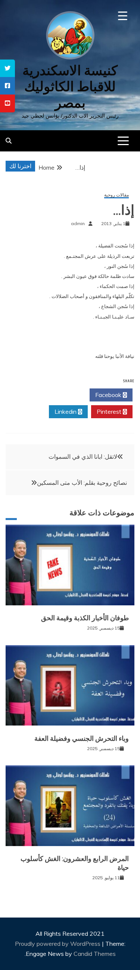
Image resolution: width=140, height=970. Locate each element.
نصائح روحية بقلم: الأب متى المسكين (82, 482)
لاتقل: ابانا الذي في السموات (83, 456)
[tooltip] (7, 68)
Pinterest (110, 411)
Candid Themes (95, 953)
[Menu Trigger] (122, 16)
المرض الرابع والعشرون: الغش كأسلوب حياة (75, 863)
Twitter (66, 394)
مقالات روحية (116, 195)
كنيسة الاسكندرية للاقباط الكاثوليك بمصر (70, 86)
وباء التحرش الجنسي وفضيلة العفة (81, 738)
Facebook (109, 394)
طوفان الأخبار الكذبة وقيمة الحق (85, 618)
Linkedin (66, 411)
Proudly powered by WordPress (58, 943)
